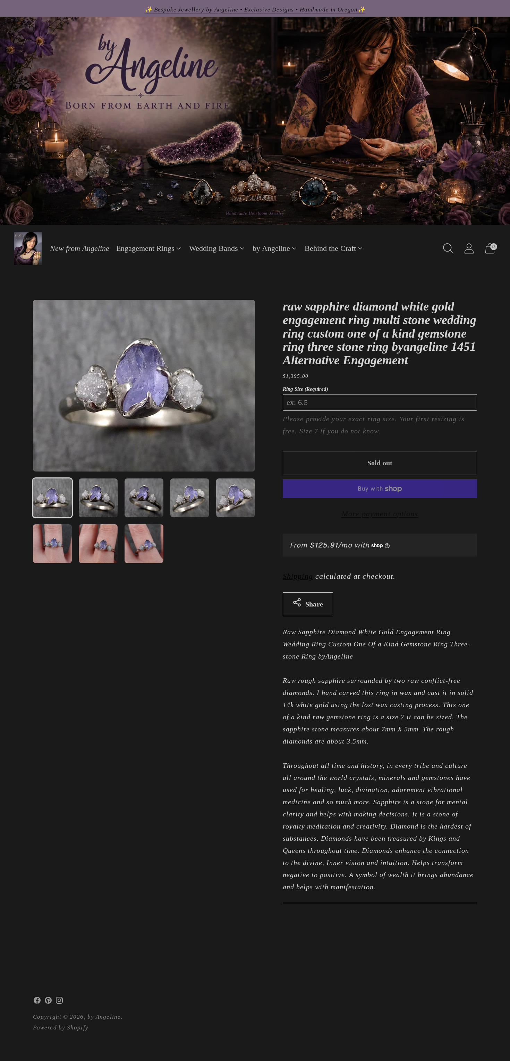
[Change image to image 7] (98, 543)
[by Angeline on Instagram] (59, 1002)
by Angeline (271, 248)
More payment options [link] (380, 513)
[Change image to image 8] (144, 543)
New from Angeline (79, 248)
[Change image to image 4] (189, 497)
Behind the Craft (330, 248)
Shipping (298, 576)
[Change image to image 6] (52, 543)
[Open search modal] (448, 248)
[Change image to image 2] (98, 497)
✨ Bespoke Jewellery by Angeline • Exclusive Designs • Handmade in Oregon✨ (255, 9)
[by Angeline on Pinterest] (48, 1002)
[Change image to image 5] (235, 497)
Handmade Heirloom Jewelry (255, 213)
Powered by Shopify (60, 1027)
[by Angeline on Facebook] (37, 1002)
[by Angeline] (28, 248)
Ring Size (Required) (305, 389)
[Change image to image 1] (52, 497)
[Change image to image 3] (144, 497)
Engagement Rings (145, 248)
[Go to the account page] (469, 248)
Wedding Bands (213, 248)
